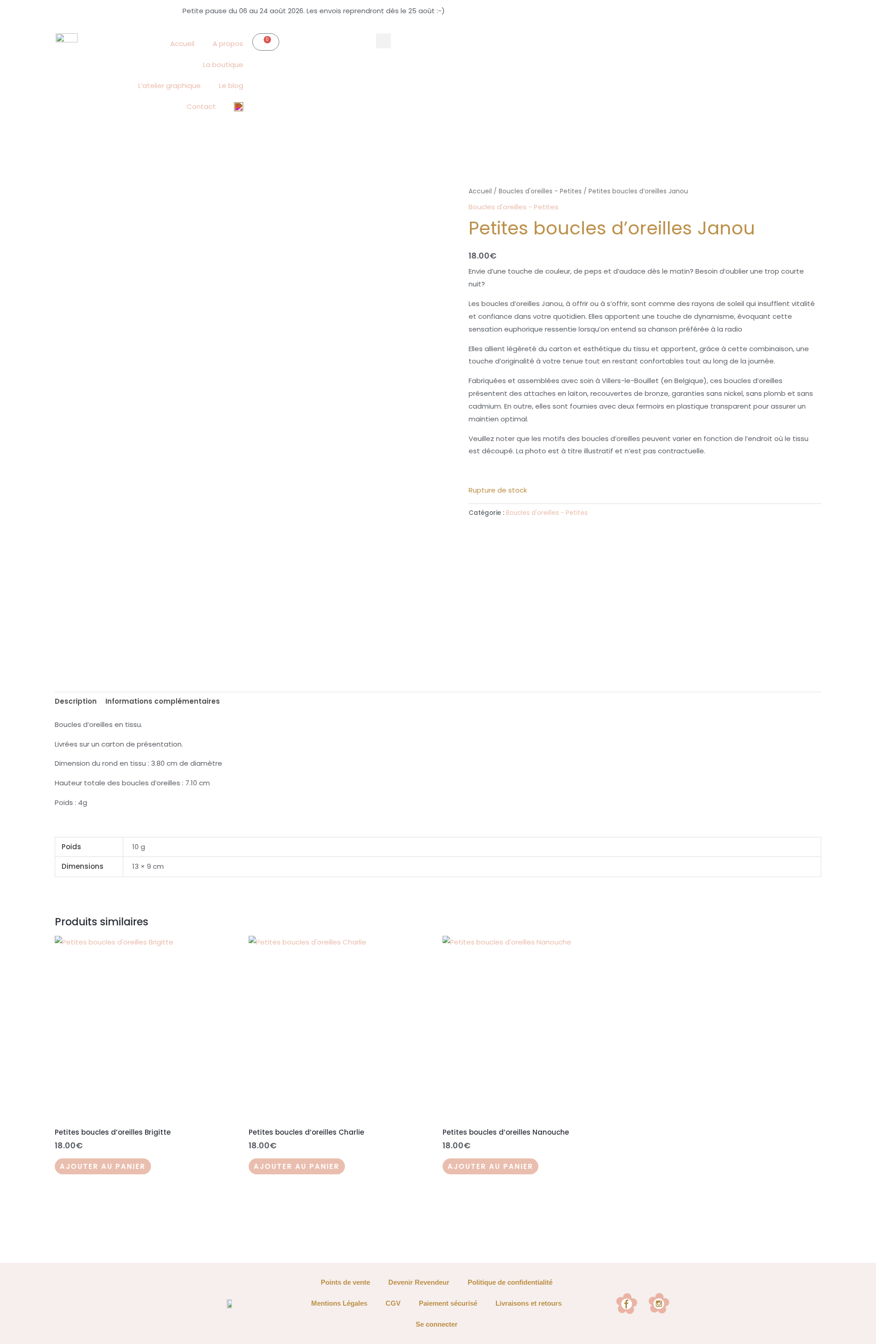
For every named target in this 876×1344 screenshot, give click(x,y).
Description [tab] (76, 701)
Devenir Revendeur (418, 1282)
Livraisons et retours (528, 1303)
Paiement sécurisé (448, 1303)
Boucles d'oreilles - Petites (540, 191)
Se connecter (437, 1324)
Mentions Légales (339, 1303)
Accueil (480, 191)
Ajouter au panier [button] (103, 1166)
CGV (393, 1303)
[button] (383, 40)
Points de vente (345, 1282)
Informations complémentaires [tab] (162, 701)
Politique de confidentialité (510, 1282)
